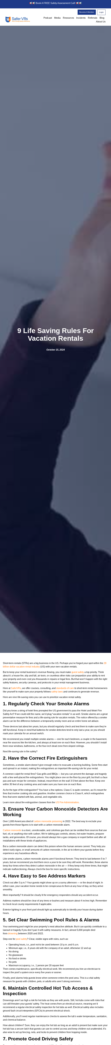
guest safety (78, 672)
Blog (102, 18)
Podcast (48, 18)
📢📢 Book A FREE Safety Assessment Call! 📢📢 (55, 3)
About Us (101, 21)
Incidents (81, 18)
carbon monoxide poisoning (47, 821)
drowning (12, 933)
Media (57, 18)
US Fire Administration (67, 802)
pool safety (21, 939)
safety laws (57, 691)
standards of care (65, 688)
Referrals (92, 18)
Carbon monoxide (12, 830)
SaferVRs (16, 688)
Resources (68, 18)
